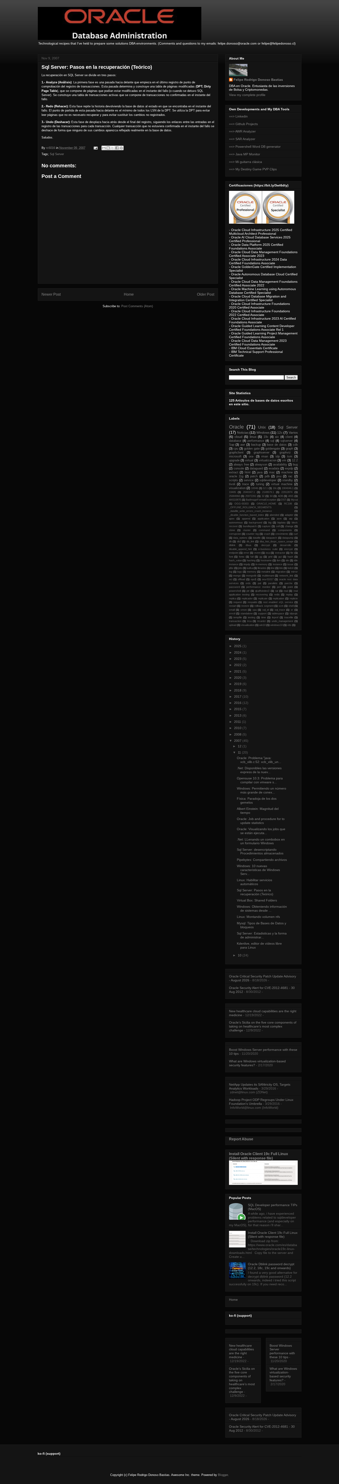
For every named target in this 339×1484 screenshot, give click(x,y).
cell (278, 526)
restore (245, 605)
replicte (294, 598)
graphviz (285, 452)
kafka (250, 568)
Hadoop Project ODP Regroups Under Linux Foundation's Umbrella (261, 1101)
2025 (238, 646)
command (264, 530)
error (246, 552)
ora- (251, 456)
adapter (289, 515)
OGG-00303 (242, 503)
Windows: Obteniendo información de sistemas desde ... (262, 908)
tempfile (237, 617)
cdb (295, 444)
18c (275, 488)
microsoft (235, 456)
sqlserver (286, 440)
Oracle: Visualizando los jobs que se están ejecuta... (261, 831)
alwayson (261, 464)
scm (281, 605)
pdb (267, 476)
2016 (238, 703)
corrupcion (235, 533)
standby (287, 480)
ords (248, 583)
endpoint (233, 552)
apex (232, 518)
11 (240, 752)
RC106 (288, 503)
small (232, 609)
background (255, 522)
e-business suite (268, 549)
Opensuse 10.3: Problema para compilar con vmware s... (260, 780)
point (290, 587)
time (263, 617)
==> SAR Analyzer (242, 139)
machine (287, 472)
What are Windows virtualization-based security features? (283, 1374)
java (259, 472)
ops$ (253, 579)
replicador (247, 598)
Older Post (205, 294)
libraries (262, 568)
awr (242, 444)
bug (295, 464)
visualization (237, 488)
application (263, 518)
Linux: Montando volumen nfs (258, 917)
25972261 (250, 496)
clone (232, 530)
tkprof (275, 617)
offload (241, 579)
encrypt (288, 549)
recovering (262, 594)
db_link (250, 541)
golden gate (252, 448)
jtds (240, 568)
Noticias (243, 432)
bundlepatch (250, 526)
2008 (238, 734)
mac (272, 472)
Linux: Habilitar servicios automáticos (254, 882)
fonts (241, 556)
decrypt (265, 545)
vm (284, 460)
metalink (266, 571)
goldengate (272, 448)
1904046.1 (288, 488)
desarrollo (285, 545)
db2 (239, 541)
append (246, 518)
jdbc (231, 568)
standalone (247, 613)
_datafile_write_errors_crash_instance (250, 511)
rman (264, 456)
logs (239, 571)
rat (276, 590)
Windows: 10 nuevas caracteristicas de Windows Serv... (258, 870)
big (269, 522)
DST (283, 499)
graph (289, 448)
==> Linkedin (238, 116)
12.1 (265, 488)
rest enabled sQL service (278, 602)
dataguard (256, 468)
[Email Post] (95, 148)
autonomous (236, 522)
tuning (260, 484)
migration (281, 571)
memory (251, 571)
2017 (238, 696)
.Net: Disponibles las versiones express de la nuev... (259, 770)
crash (267, 533)
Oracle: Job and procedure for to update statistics (261, 821)
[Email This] (103, 148)
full (251, 556)
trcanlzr (261, 621)
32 (263, 496)
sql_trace (280, 609)
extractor (280, 552)
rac (290, 476)
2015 (238, 709)
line (273, 568)
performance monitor (258, 587)
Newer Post (51, 294)
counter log (252, 533)
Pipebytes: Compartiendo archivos (262, 860)
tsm (289, 456)
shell (291, 605)
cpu (235, 448)
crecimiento (281, 533)
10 (240, 955)
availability (280, 464)
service (248, 480)
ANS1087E (235, 499)
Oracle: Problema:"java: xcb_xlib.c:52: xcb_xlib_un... (259, 760)
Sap (231, 444)
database (235, 440)
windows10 (276, 625)
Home (129, 294)
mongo (237, 575)
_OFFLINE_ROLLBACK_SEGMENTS (250, 507)
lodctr (291, 568)
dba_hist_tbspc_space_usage (276, 541)
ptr (248, 590)
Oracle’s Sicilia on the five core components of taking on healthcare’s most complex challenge (262, 1026)
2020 (238, 677)
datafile (257, 537)
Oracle (236, 427)
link (281, 568)
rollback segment (264, 605)
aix (277, 437)
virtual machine (281, 484)
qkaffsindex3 (262, 590)
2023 (238, 659)
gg (260, 556)
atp (290, 518)
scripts (233, 480)
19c (266, 437)
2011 (238, 722)
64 (271, 496)
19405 (232, 492)
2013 (238, 715)
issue (290, 564)
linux (253, 437)
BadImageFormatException (261, 499)
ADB (280, 496)
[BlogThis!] (108, 148)
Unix (262, 427)
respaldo (252, 602)
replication (278, 598)
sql (272, 440)
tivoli (232, 484)
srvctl (232, 613)
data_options (240, 537)
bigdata (281, 522)
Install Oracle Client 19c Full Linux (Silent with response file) (258, 1156)
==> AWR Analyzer (242, 131)
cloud (238, 437)
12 (240, 746)
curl (296, 533)
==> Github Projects (243, 124)
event (257, 552)
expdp (289, 468)
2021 (238, 671)
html (247, 472)
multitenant (268, 575)
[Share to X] (112, 148)
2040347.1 (249, 492)
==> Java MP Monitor (244, 154)
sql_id (265, 609)
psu (279, 476)
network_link (286, 575)
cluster (247, 530)
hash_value (235, 560)
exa (268, 552)
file (291, 552)
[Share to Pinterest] (121, 148)
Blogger (223, 1475)
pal (259, 583)
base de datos (277, 444)
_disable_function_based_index (246, 515)
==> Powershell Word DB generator (255, 146)
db (230, 541)
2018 (238, 690)
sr (292, 609)
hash (290, 556)
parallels (272, 583)
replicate (263, 598)
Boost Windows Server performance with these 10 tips (282, 1351)
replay (289, 594)
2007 (238, 740)
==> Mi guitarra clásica (245, 162)
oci (230, 579)
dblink (232, 545)
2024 (238, 652)
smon (244, 609)
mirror (294, 571)
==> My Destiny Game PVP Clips (253, 169)
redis (277, 594)
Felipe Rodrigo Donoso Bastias (258, 79)
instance (277, 564)
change (289, 526)
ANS (290, 496)
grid (270, 556)
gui (280, 556)
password (234, 587)
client (289, 437)
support (262, 613)
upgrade (234, 460)
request (237, 602)
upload (232, 625)
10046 (254, 488)
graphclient (236, 452)
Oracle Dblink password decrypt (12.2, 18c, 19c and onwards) (271, 1266)
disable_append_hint (240, 549)
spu (255, 609)
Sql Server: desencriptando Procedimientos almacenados (260, 851)
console (239, 468)
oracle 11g (236, 476)
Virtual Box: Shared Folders (257, 900)
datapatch (271, 537)
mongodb (251, 575)
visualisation (248, 625)
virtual (249, 460)
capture (266, 526)
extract (233, 472)
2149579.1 (268, 492)
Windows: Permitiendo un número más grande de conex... (261, 790)
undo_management (282, 621)
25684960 (234, 496)
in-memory (262, 564)
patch (254, 476)
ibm (279, 560)
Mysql (294, 499)
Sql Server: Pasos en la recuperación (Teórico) (255, 892)
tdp (278, 456)
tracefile (288, 617)
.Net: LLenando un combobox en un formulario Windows (261, 841)
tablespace (278, 613)
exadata (274, 468)
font (231, 556)
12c (279, 432)
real (286, 590)
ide (287, 560)
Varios (293, 432)
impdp (247, 564)
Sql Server (57, 154)
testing (251, 617)
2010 (238, 728)
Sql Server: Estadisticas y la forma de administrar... (262, 935)
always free (241, 464)
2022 (238, 665)
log (230, 571)
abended (274, 515)
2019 (238, 684)
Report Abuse (241, 1139)
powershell (235, 590)
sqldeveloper (267, 480)
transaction (235, 621)
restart (232, 605)
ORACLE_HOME (266, 503)
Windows (263, 432)
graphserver (261, 452)
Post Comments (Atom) (137, 306)
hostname (266, 560)
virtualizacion (268, 460)
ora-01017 (268, 579)
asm (279, 518)
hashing (251, 560)
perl (279, 587)
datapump (287, 537)
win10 (262, 625)
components (285, 530)
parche (288, 583)
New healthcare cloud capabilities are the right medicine (241, 1351)
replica (232, 598)
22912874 (286, 492)
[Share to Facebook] (117, 148)
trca (249, 621)
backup (256, 444)
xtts (289, 625)
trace (245, 484)
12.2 (295, 460)
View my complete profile (247, 95)
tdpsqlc (294, 613)
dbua (248, 545)
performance (255, 440)
